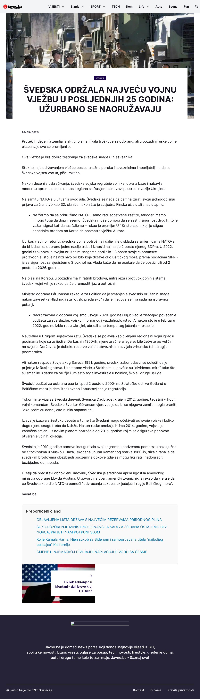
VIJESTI (54, 6)
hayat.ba (29, 494)
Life (141, 6)
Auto (158, 6)
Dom (129, 6)
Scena (173, 6)
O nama (155, 690)
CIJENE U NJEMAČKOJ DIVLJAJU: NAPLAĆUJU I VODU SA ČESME (92, 552)
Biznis (75, 6)
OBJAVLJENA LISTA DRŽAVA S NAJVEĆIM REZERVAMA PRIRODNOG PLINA (99, 520)
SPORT (95, 6)
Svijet (100, 78)
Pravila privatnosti (181, 690)
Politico (74, 173)
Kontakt (138, 690)
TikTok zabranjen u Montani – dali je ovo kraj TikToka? (73, 586)
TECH (116, 6)
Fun (186, 6)
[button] (195, 6)
